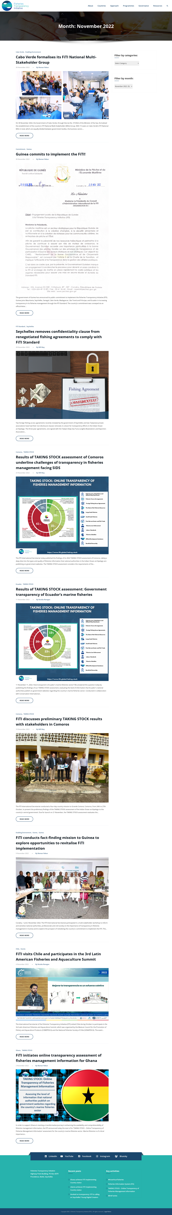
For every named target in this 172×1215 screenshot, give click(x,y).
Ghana (18, 1050)
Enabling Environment (33, 52)
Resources (157, 6)
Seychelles (30, 326)
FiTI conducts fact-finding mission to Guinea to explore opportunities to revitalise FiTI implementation (57, 843)
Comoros (19, 452)
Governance (144, 6)
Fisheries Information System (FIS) (121, 1184)
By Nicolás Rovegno (43, 599)
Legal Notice (107, 1211)
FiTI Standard (20, 326)
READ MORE (24, 136)
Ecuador (19, 584)
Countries (102, 6)
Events (35, 833)
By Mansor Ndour (42, 67)
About (90, 6)
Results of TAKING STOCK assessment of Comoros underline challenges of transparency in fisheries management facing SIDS (60, 462)
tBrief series (112, 1196)
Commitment (20, 149)
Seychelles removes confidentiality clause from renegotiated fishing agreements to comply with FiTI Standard (59, 337)
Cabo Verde (20, 52)
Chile (17, 949)
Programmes (128, 6)
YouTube (69, 1156)
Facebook (86, 1156)
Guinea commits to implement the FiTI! (50, 154)
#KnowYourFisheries (116, 1180)
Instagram (105, 1156)
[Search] (167, 6)
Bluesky (123, 1156)
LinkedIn (53, 1156)
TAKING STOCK (28, 452)
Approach (114, 6)
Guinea (29, 149)
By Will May (40, 347)
